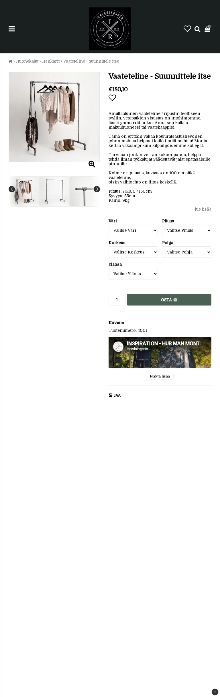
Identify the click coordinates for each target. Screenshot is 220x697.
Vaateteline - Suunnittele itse (91, 61)
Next (97, 189)
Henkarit (51, 61)
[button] (187, 29)
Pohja (167, 242)
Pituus (168, 221)
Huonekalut (27, 61)
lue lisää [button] (203, 209)
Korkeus (117, 242)
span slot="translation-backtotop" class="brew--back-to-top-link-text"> (215, 692)
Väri (113, 221)
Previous (12, 189)
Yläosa (115, 264)
